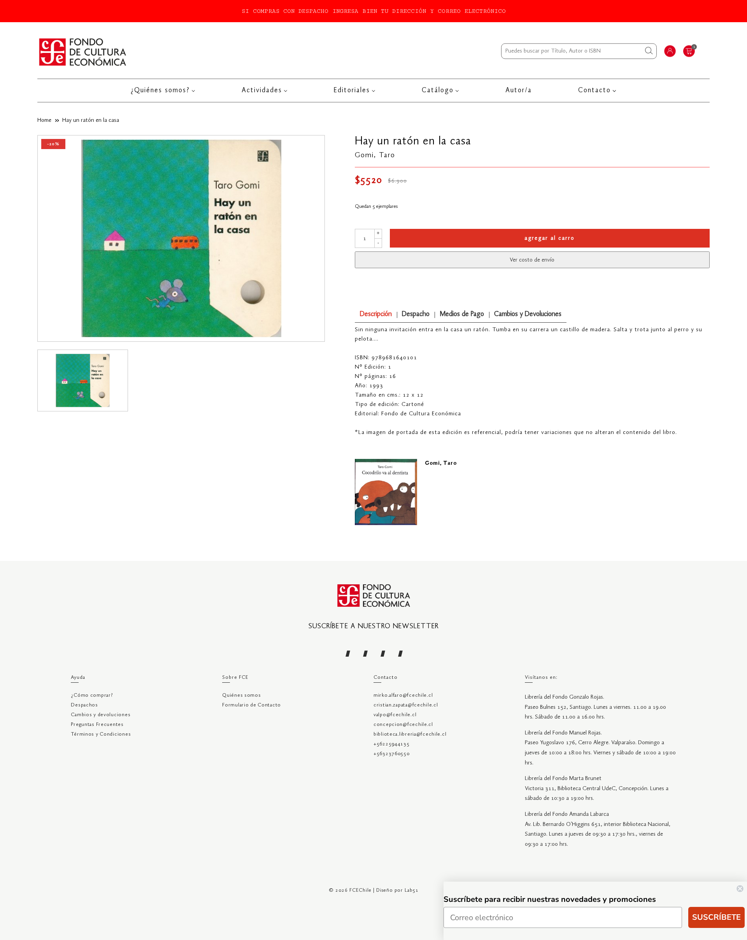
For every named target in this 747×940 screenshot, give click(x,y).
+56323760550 (392, 754)
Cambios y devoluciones (100, 715)
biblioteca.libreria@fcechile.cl (410, 734)
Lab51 (412, 890)
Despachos (84, 705)
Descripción (376, 314)
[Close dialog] (740, 889)
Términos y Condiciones (101, 734)
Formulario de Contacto (251, 705)
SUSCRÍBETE (716, 917)
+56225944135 (392, 744)
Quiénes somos (241, 695)
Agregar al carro (549, 238)
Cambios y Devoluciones (527, 314)
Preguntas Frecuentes (97, 724)
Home (44, 120)
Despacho (416, 314)
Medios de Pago (462, 314)
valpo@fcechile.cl (395, 715)
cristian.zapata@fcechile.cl (406, 705)
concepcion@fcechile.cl (403, 724)
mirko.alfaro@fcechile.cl (403, 695)
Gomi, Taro (375, 155)
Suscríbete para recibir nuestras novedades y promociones (550, 899)
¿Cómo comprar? (92, 695)
